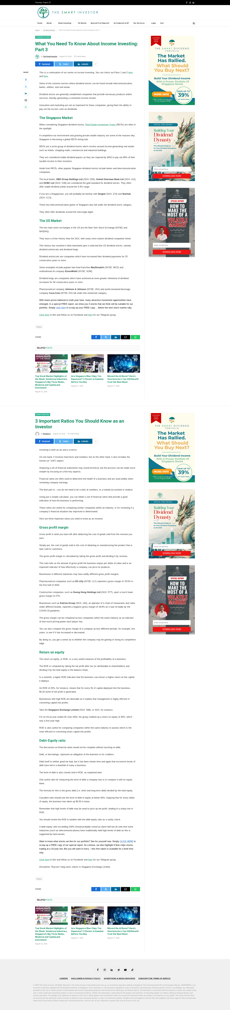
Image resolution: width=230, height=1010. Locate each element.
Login (153, 23)
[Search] (193, 23)
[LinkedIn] (25, 93)
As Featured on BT (121, 23)
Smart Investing (64, 23)
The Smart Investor (50, 56)
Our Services (139, 23)
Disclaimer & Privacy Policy (86, 978)
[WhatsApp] (25, 106)
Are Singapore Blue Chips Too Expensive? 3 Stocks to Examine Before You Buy (87, 379)
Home (39, 23)
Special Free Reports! (100, 23)
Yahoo (39, 327)
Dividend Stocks (43, 37)
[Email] (25, 100)
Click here (44, 315)
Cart (162, 23)
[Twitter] (25, 86)
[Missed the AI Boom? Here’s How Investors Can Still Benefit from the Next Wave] (123, 363)
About (49, 23)
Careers (63, 978)
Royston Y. (47, 434)
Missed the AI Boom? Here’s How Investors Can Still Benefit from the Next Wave (123, 379)
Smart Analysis (42, 414)
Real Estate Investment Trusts (100, 124)
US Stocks (82, 23)
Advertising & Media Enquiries (119, 978)
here (130, 72)
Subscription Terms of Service (154, 978)
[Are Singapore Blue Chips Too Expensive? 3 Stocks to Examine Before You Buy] (87, 363)
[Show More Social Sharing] (95, 63)
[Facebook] (25, 79)
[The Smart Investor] (79, 12)
